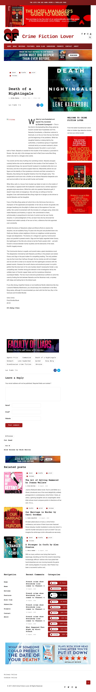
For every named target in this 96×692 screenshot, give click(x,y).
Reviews (22, 46)
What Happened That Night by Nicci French (35, 629)
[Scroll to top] (88, 682)
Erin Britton (31, 486)
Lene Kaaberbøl (24, 361)
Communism (26, 358)
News (15, 46)
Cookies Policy (10, 678)
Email (7, 412)
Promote (60, 46)
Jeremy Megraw (15, 98)
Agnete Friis (12, 358)
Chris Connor (31, 550)
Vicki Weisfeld (32, 518)
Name (7, 405)
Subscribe (51, 46)
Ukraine (39, 364)
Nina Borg (49, 361)
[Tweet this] (41, 105)
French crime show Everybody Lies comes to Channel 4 (35, 584)
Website (8, 418)
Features (30, 46)
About (76, 46)
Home (9, 46)
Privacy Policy (10, 674)
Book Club (40, 46)
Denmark (10, 361)
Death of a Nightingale (45, 358)
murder (38, 361)
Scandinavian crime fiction (19, 364)
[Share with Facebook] (38, 105)
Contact (68, 46)
